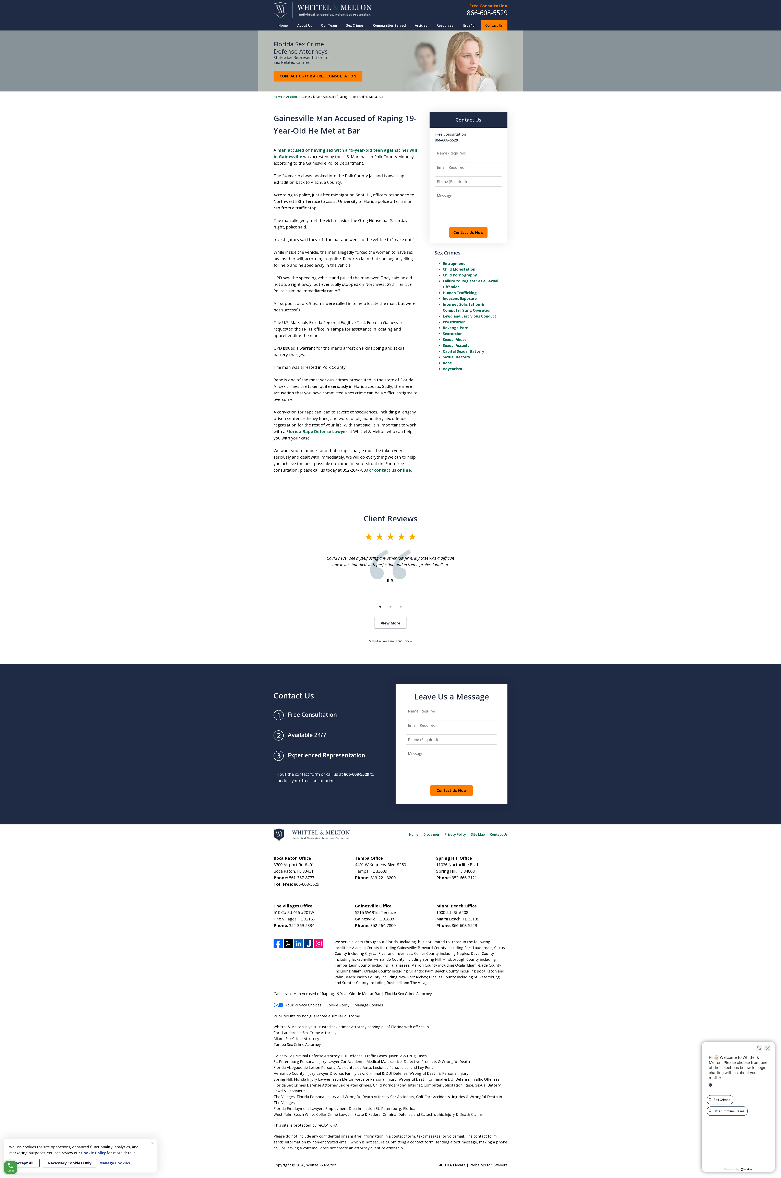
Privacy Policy (455, 834)
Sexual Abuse (455, 339)
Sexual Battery (456, 357)
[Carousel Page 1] (380, 607)
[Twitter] (288, 943)
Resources (445, 25)
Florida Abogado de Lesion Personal (305, 1067)
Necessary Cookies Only (69, 1163)
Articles (421, 25)
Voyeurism (452, 368)
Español (469, 25)
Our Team (329, 25)
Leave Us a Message (451, 696)
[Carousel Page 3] (401, 607)
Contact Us (494, 25)
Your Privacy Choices (303, 1005)
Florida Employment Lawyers (299, 1108)
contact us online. (393, 470)
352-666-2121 (464, 877)
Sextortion (452, 333)
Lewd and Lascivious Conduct (469, 316)
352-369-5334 (301, 925)
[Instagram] (318, 943)
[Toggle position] (759, 1048)
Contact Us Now (468, 232)
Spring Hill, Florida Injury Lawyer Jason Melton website (321, 1079)
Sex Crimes (354, 25)
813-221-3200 (383, 877)
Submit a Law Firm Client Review (390, 641)
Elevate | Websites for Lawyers (473, 1165)
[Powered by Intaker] (746, 1169)
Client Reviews (391, 518)
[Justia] (308, 943)
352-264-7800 (383, 925)
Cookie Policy (337, 1005)
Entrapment (454, 263)
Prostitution (454, 322)
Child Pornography (460, 275)
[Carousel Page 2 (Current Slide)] (390, 607)
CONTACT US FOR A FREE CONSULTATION (318, 76)
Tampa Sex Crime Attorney (297, 1044)
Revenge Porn (455, 327)
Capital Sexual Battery (463, 351)
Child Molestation (459, 269)
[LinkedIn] (298, 943)
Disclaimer (431, 834)
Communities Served (389, 25)
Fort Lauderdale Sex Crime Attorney (305, 1032)
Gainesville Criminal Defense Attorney (307, 1055)
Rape (447, 362)
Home (283, 25)
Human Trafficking (460, 292)
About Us (304, 25)
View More (390, 623)
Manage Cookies (369, 1005)
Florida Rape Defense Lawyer (316, 431)
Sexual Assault (456, 345)
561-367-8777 (301, 877)
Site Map (478, 834)
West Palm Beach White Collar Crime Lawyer (313, 1114)
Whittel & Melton (321, 1165)
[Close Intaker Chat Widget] (767, 1048)
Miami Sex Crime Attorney (296, 1038)
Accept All (24, 1163)
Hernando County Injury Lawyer (301, 1073)
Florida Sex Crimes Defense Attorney (306, 1085)
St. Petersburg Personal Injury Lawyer (307, 1061)
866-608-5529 (487, 12)
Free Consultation (488, 6)
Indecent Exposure (460, 298)
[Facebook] (278, 943)
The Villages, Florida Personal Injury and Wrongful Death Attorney (331, 1096)
